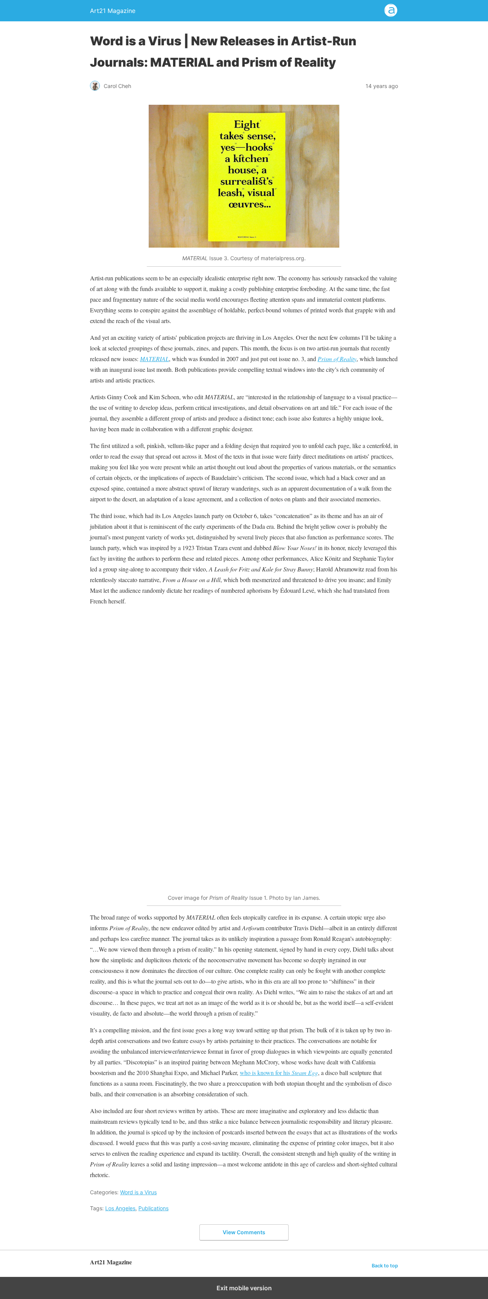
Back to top (385, 1266)
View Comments (244, 1232)
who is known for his (279, 1073)
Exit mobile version (244, 1288)
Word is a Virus (138, 1192)
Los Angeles (120, 1208)
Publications (153, 1208)
